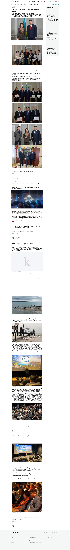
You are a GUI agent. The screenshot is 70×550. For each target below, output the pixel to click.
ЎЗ (56, 1)
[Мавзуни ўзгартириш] (45, 1)
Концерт (17, 231)
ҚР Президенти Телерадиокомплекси (30, 519)
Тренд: (12, 4)
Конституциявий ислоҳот (32, 4)
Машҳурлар (27, 231)
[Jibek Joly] (54, 4)
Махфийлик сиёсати (32, 541)
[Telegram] (17, 173)
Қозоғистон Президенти (28, 171)
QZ (49, 1)
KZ (48, 1)
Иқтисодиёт (13, 544)
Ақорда (14, 4)
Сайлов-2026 (38, 4)
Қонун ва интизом (25, 4)
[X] (22, 173)
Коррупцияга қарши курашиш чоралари (35, 544)
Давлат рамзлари (31, 542)
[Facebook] (20, 173)
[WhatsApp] (15, 173)
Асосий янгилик (15, 171)
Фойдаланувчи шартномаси (33, 539)
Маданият (21, 171)
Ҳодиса (21, 4)
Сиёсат (12, 541)
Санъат (14, 231)
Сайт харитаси (50, 539)
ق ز (55, 1)
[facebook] (50, 534)
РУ (50, 1)
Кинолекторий (19, 521)
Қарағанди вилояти (19, 519)
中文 (53, 1)
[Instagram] (13, 173)
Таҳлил (42, 1)
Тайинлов (17, 4)
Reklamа (49, 542)
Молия (31, 231)
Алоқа (48, 541)
